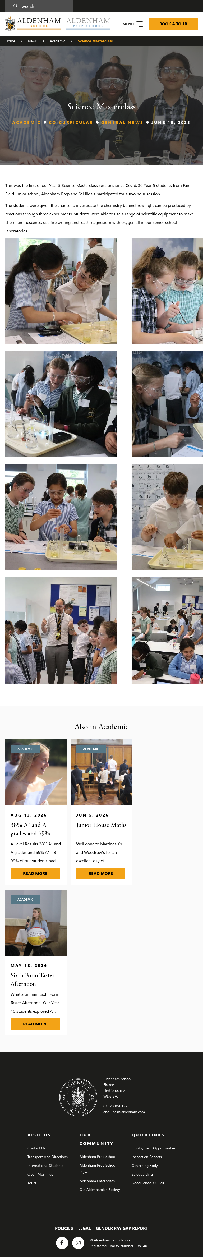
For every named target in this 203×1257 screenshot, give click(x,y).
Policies (64, 1228)
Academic (57, 40)
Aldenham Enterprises (97, 1180)
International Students (45, 1165)
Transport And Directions (47, 1156)
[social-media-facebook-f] (62, 1243)
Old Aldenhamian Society (100, 1189)
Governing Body (145, 1165)
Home (10, 40)
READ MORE (41, 873)
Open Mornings (40, 1174)
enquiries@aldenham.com (124, 1111)
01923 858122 (115, 1105)
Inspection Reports (147, 1156)
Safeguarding (142, 1174)
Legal (84, 1228)
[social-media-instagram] (78, 1243)
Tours (31, 1182)
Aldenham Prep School (98, 1156)
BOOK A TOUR (173, 23)
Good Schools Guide (148, 1182)
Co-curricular (71, 122)
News (32, 40)
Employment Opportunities (154, 1147)
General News (122, 122)
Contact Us (36, 1147)
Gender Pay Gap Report (122, 1228)
